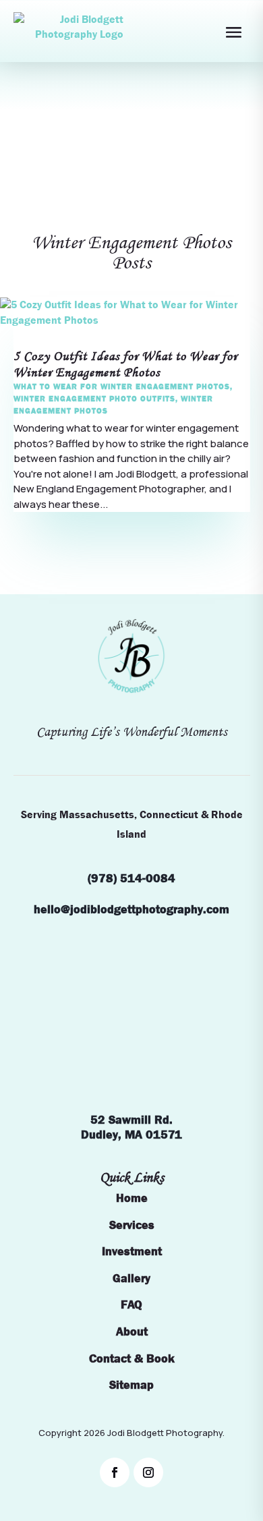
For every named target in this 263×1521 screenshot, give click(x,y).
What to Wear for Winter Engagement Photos (121, 386)
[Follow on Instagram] (148, 1472)
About (132, 1332)
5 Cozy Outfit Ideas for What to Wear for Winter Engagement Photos (125, 364)
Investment (132, 1251)
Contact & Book (132, 1359)
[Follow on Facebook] (114, 1472)
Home (132, 1198)
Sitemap (131, 1385)
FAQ (131, 1305)
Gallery (131, 1278)
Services (131, 1225)
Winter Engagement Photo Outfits (94, 398)
